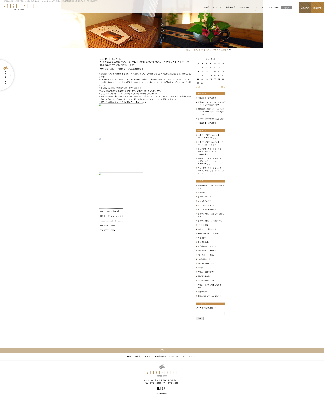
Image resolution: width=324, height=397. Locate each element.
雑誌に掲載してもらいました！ (209, 296)
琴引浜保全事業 (204, 276)
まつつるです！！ (204, 197)
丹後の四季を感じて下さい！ (208, 233)
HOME (128, 356)
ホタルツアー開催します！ (208, 229)
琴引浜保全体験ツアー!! (207, 281)
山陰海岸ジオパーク (205, 259)
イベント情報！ (204, 225)
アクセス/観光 (244, 7)
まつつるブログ (189, 356)
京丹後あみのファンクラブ (208, 246)
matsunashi (208, 138)
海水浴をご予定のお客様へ (208, 98)
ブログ (255, 7)
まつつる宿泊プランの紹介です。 (210, 221)
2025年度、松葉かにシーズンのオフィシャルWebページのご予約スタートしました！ (211, 111)
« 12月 (198, 87)
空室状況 (305, 7)
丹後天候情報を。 (204, 242)
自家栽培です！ (204, 292)
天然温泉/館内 (229, 7)
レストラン (216, 7)
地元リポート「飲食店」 (207, 255)
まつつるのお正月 (204, 201)
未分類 (200, 268)
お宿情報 (119, 69)
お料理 (206, 7)
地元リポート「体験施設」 (208, 251)
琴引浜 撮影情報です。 (207, 272)
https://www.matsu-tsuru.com (111, 221)
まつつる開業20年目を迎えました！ (211, 119)
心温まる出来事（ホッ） (207, 263)
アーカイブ (200, 308)
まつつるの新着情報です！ (134, 69)
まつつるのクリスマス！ (207, 205)
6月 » (223, 87)
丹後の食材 (202, 238)
